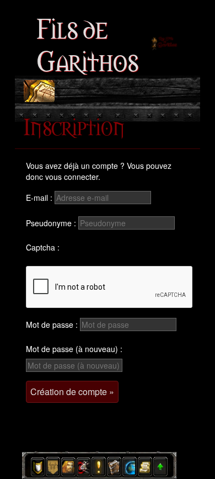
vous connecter (71, 176)
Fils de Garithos (87, 43)
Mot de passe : (52, 324)
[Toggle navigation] (39, 91)
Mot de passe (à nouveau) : (74, 348)
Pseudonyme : (51, 222)
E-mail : (39, 197)
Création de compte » (72, 391)
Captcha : (43, 247)
